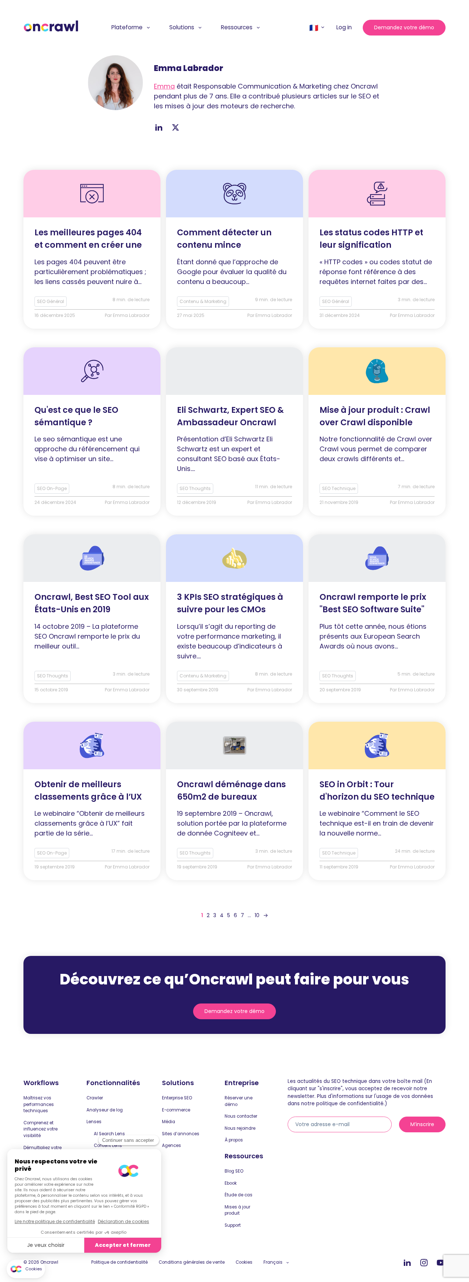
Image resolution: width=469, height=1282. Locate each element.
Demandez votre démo (404, 27)
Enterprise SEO (177, 1098)
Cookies (244, 1262)
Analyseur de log (104, 1110)
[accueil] (50, 26)
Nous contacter (241, 1116)
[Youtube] (441, 1263)
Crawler (94, 1098)
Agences (171, 1145)
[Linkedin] (407, 1263)
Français (272, 1262)
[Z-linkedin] (158, 127)
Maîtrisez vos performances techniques (38, 1104)
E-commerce (176, 1110)
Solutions (181, 27)
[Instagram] (424, 1263)
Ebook (231, 1183)
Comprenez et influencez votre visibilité (40, 1129)
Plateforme (127, 27)
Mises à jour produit (237, 1210)
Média (168, 1122)
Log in (344, 27)
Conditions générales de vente (192, 1262)
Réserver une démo (238, 1101)
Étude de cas (238, 1195)
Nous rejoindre (240, 1128)
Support (233, 1225)
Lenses (93, 1122)
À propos (234, 1140)
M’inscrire (422, 1124)
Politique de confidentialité (119, 1262)
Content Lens (108, 1145)
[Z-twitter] (175, 127)
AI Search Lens (109, 1134)
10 (257, 915)
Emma (164, 86)
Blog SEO (234, 1171)
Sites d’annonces (180, 1134)
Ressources (236, 27)
